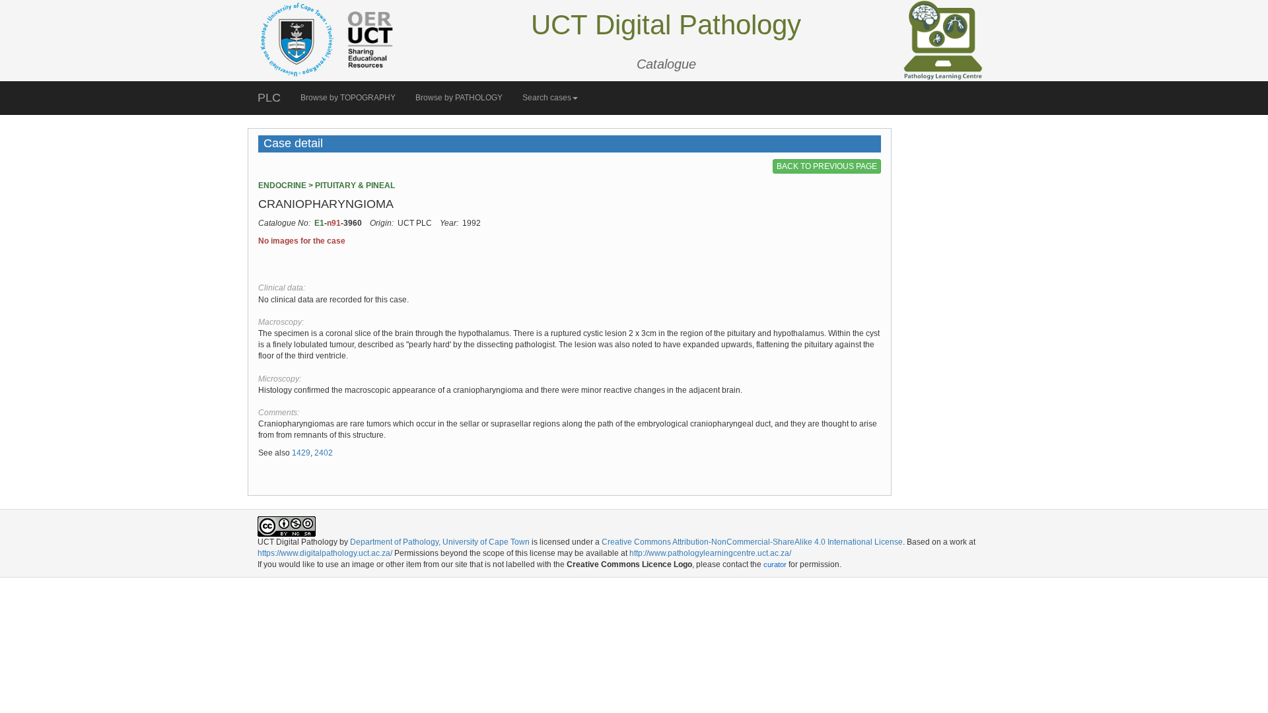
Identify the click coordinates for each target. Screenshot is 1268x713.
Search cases (546, 97)
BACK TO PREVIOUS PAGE (827, 166)
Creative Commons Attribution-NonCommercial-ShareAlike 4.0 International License (752, 542)
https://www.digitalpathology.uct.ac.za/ (325, 553)
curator (775, 564)
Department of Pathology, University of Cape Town (440, 542)
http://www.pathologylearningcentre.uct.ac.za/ (710, 553)
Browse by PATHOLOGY (459, 97)
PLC (269, 97)
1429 (301, 453)
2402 (323, 453)
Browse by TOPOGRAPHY (348, 97)
